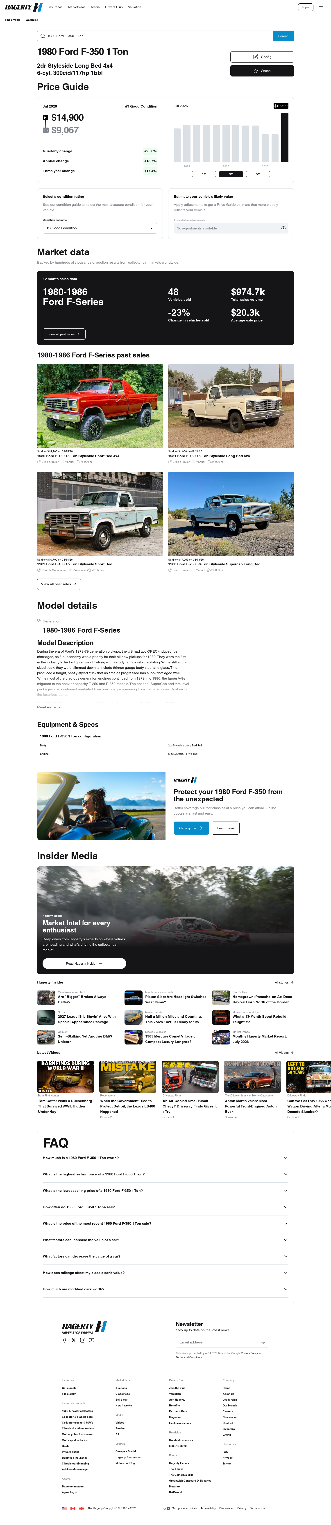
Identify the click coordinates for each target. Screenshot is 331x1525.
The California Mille (181, 1474)
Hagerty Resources (128, 1457)
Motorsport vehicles (75, 1440)
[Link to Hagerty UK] (81, 1508)
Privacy (228, 1457)
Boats (66, 1445)
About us (228, 1393)
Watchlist (32, 19)
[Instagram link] (82, 1340)
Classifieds (123, 1393)
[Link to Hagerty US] (64, 1508)
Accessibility (208, 1508)
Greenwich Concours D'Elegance (190, 1480)
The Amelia (176, 1468)
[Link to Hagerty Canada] (72, 1508)
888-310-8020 (178, 1445)
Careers (228, 1411)
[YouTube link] (91, 1340)
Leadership (230, 1399)
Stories (120, 1428)
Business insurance (75, 1457)
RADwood (175, 1492)
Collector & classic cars (77, 1416)
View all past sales (61, 334)
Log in (306, 7)
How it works (124, 1405)
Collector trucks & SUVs (77, 1422)
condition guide (68, 205)
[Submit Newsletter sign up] (263, 1342)
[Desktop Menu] (320, 7)
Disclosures (226, 1508)
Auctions (121, 1387)
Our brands (230, 1405)
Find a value (12, 19)
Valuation (175, 1393)
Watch (266, 71)
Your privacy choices (184, 1508)
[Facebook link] (64, 1340)
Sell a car (121, 1399)
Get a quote (69, 1387)
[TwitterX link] (73, 1340)
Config (266, 57)
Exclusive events (180, 1423)
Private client (70, 1451)
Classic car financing (75, 1463)
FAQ (225, 1451)
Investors (229, 1428)
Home (226, 1387)
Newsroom (230, 1417)
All (117, 1434)
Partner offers (178, 1411)
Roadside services (181, 1440)
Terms (227, 1463)
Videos (120, 1422)
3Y (231, 174)
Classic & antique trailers (78, 1428)
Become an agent (73, 1486)
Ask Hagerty (177, 1399)
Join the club (177, 1387)
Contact (228, 1423)
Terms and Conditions (189, 1357)
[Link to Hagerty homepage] (84, 1327)
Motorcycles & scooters (77, 1434)
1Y (204, 174)
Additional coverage (75, 1469)
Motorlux (174, 1486)
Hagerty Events (179, 1463)
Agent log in (69, 1492)
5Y (258, 174)
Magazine (175, 1417)
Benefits (174, 1405)
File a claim (69, 1393)
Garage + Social (126, 1451)
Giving (227, 1434)
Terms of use (257, 1508)
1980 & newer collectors (77, 1410)
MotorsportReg (125, 1463)
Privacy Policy (249, 1353)
